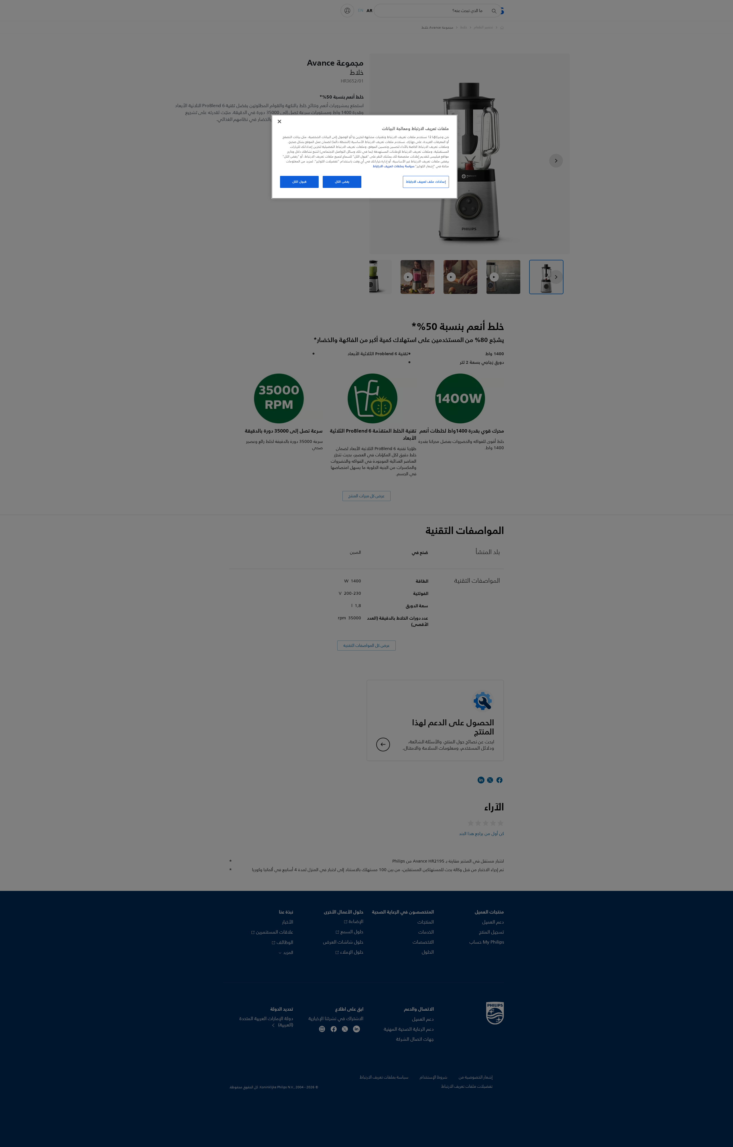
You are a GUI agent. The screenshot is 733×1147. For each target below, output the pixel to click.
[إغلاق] (279, 121)
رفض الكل (342, 181)
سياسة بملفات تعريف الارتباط (393, 166)
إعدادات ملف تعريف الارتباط (426, 181)
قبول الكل (299, 181)
